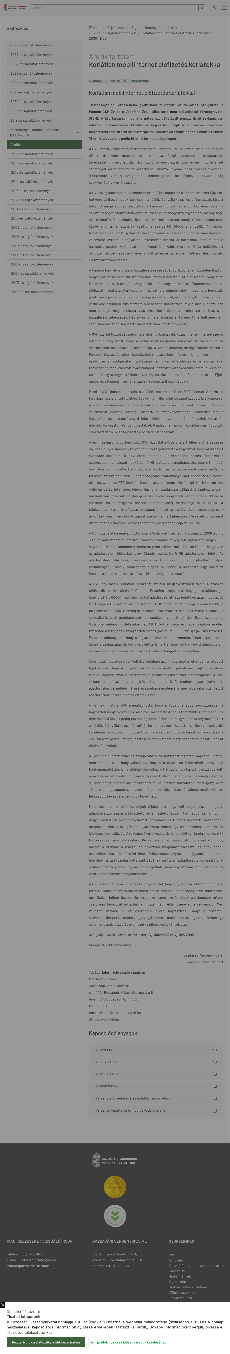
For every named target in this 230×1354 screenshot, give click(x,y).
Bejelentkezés (213, 8)
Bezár (2, 1305)
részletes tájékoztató (25, 1332)
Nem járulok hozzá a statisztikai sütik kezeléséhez (127, 1342)
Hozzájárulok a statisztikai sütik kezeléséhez (46, 1342)
